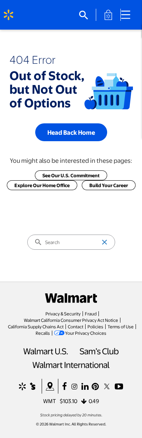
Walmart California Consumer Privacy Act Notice (71, 320)
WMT (49, 401)
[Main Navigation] (128, 14)
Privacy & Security (63, 313)
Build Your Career (108, 185)
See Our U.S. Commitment (71, 175)
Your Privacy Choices (85, 333)
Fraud (91, 313)
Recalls (43, 333)
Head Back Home (71, 132)
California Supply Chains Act (36, 326)
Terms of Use (121, 326)
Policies (95, 326)
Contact (75, 326)
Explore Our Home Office (42, 185)
